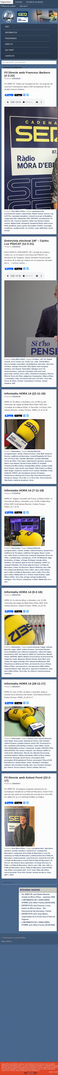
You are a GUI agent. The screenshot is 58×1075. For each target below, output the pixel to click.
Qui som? (24, 6)
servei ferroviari (10, 872)
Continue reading (19, 263)
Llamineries (41, 654)
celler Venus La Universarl (18, 555)
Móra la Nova (39, 755)
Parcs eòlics (25, 374)
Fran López (21, 461)
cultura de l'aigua (44, 652)
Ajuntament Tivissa (31, 741)
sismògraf (36, 763)
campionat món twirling (16, 746)
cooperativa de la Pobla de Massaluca (27, 853)
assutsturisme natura (12, 214)
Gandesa (7, 369)
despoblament (31, 364)
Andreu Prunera (29, 454)
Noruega (16, 758)
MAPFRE (13, 657)
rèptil (48, 575)
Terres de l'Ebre (10, 381)
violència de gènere (20, 480)
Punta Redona (39, 575)
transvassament (43, 671)
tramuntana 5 (29, 381)
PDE (48, 661)
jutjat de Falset (33, 565)
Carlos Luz (29, 362)
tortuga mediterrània (38, 577)
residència (8, 228)
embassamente (19, 858)
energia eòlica (41, 560)
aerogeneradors (10, 454)
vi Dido (34, 579)
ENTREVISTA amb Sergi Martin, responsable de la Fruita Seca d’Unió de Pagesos (38, 916)
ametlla (15, 851)
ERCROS (34, 218)
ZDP (13, 383)
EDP (16, 654)
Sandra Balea (21, 763)
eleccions (41, 364)
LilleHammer (18, 753)
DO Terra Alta (13, 459)
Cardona (29, 746)
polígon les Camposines (33, 376)
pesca (23, 868)
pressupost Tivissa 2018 (42, 760)
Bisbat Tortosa (37, 214)
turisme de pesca (39, 872)
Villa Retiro (8, 480)
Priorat (30, 575)
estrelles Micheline (26, 459)
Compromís (29, 748)
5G (45, 359)
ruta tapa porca (21, 666)
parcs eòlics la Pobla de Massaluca (17, 572)
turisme (38, 381)
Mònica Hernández (26, 755)
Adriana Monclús (34, 451)
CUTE (34, 558)
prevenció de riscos (37, 664)
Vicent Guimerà (46, 478)
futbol (31, 221)
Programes (11, 38)
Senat (29, 763)
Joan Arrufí (19, 468)
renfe (34, 870)
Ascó (13, 362)
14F (41, 359)
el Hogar (17, 560)
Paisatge (21, 661)
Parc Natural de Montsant (14, 570)
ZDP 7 (6, 875)
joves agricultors (27, 863)
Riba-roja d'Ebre (43, 870)
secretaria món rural (27, 378)
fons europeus (42, 366)
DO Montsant (42, 558)
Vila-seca (42, 767)
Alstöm (20, 551)
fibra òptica (32, 366)
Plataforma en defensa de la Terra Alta (19, 475)
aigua (14, 649)
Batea (42, 553)
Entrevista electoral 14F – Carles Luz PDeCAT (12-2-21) (26, 242)
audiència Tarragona (31, 553)
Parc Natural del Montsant (36, 661)
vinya (49, 872)
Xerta (31, 480)
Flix (12, 221)
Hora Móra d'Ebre (18, 211)
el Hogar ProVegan (28, 560)
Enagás (38, 748)
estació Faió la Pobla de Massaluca (36, 860)
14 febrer (35, 359)
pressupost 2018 (37, 758)
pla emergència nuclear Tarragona (31, 473)
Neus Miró (42, 659)
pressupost (32, 226)
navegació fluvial (36, 223)
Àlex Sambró (44, 741)
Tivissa (29, 767)
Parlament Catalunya (38, 374)
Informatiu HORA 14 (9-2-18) (23, 592)
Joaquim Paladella (11, 565)
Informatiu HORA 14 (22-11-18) (24, 393)
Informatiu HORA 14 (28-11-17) (24, 683)
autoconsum (26, 214)
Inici (7, 27)
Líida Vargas (9, 471)
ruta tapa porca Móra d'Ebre (39, 666)
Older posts (7, 882)
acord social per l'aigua (36, 647)
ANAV (19, 649)
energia (15, 366)
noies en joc (48, 223)
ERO (51, 748)
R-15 (29, 870)
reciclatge (48, 226)
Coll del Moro (44, 362)
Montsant (39, 567)
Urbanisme (27, 579)
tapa (19, 669)
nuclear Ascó (28, 471)
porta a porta (22, 226)
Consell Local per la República (40, 216)
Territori (20, 381)
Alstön (20, 454)
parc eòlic (47, 567)
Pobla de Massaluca (33, 868)
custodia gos (26, 558)
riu (26, 228)
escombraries (44, 218)
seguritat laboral (10, 669)
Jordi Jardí (8, 753)
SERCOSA (44, 228)
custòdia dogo (15, 558)
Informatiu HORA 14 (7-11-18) (24, 490)
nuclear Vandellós (40, 471)
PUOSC (40, 226)
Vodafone (7, 674)
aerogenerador (38, 848)
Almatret (7, 851)
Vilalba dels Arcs (44, 579)
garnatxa (40, 461)
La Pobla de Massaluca (18, 865)
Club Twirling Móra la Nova (14, 748)
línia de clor (28, 753)
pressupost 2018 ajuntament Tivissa (18, 760)
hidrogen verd (36, 369)
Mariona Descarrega (41, 753)
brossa (47, 214)
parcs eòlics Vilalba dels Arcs (15, 575)
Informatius (11, 33)
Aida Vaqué (8, 741)
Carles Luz (20, 362)
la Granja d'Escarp (42, 863)
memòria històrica (11, 755)
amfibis (27, 551)
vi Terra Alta (34, 478)
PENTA (15, 473)
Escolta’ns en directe (34, 2)
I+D (44, 369)
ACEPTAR (30, 1073)
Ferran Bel (23, 366)
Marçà (32, 567)
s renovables (9, 378)
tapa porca (26, 669)
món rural (37, 371)
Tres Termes (17, 579)
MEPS (20, 657)
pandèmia (12, 226)
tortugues (8, 579)
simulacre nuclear (11, 478)
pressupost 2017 (19, 870)
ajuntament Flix (38, 211)
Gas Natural (38, 221)
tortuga (27, 577)
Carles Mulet (38, 746)
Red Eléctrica (9, 763)
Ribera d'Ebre (48, 376)
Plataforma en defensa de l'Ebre (16, 664)
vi (28, 478)
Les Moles (48, 468)
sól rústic (39, 378)
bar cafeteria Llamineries (27, 652)
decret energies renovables (14, 364)
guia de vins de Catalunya (32, 563)
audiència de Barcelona (20, 456)
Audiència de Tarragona (13, 553)
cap (51, 214)
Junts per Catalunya (25, 371)
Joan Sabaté (29, 468)
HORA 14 (35, 463)
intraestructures (10, 371)
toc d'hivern (32, 671)
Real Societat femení (42, 475)
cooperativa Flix (10, 218)
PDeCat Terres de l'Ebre (13, 376)
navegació (25, 223)
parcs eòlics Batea (42, 570)
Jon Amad (23, 565)
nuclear (16, 374)
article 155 (35, 743)
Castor (47, 746)
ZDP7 (12, 875)
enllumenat (21, 218)
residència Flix (18, 228)
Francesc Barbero (21, 221)
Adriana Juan (33, 738)
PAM (6, 226)
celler (36, 362)
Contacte (18, 2)
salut (37, 228)
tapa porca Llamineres (39, 669)
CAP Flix (7, 216)
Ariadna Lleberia (23, 743)
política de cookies (8, 1070)
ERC (28, 218)
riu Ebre (31, 228)
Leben (15, 567)
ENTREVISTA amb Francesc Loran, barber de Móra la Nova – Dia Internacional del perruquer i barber (36, 908)
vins (6, 582)
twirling (35, 767)
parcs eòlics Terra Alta (41, 572)
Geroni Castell (25, 463)
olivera (30, 865)
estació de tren (32, 858)
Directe (9, 44)
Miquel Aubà (15, 223)
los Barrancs (24, 567)
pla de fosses (25, 758)
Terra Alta (48, 378)
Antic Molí (40, 454)
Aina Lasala (18, 741)
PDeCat (50, 374)
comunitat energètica (20, 216)
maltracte (18, 471)
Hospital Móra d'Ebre (33, 466)
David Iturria (9, 654)
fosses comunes (26, 751)
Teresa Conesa (19, 767)
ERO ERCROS (9, 751)
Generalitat (26, 369)
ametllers (22, 851)
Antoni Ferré (48, 551)
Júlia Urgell (39, 468)
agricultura (49, 848)
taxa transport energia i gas (22, 765)
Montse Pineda (31, 659)
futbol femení (32, 461)
